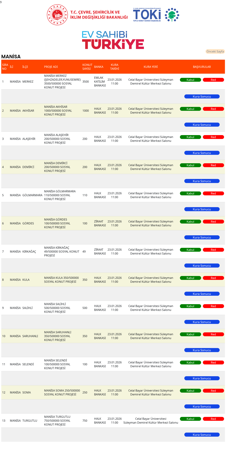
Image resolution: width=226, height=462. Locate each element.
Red (213, 80)
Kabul (190, 80)
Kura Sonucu (202, 96)
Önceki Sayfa (215, 51)
